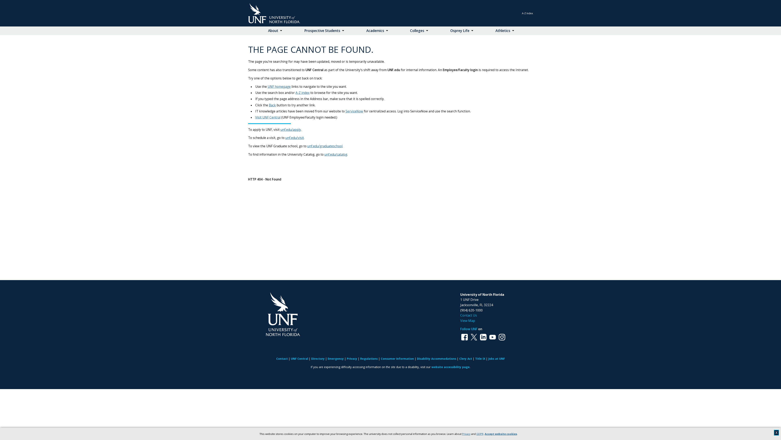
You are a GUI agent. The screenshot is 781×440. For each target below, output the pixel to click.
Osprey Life (459, 30)
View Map (467, 320)
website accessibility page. (450, 367)
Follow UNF (468, 329)
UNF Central (299, 359)
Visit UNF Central (267, 117)
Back (272, 105)
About (273, 30)
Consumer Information (397, 359)
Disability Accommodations (436, 359)
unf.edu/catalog (335, 154)
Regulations (369, 359)
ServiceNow (354, 111)
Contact (282, 359)
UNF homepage (279, 87)
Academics (375, 30)
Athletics (502, 30)
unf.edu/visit (294, 138)
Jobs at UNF (496, 359)
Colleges (417, 30)
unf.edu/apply (290, 130)
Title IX (480, 359)
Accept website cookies (501, 434)
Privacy (466, 434)
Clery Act (465, 359)
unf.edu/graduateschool (325, 146)
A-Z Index (527, 13)
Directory (318, 359)
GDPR (479, 434)
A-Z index (303, 93)
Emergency (336, 359)
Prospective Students (322, 30)
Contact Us (468, 315)
